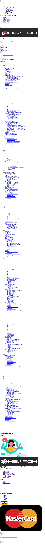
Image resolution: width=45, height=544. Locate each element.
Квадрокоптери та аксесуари (10, 405)
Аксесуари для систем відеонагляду (13, 366)
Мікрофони (9, 156)
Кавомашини (9, 346)
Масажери (9, 338)
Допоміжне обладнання (11, 392)
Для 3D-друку (9, 241)
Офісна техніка (8, 231)
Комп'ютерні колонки (9, 221)
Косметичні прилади (9, 336)
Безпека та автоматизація (10, 355)
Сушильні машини (10, 275)
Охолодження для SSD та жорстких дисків (15, 76)
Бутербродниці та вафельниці (12, 307)
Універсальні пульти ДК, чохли (13, 142)
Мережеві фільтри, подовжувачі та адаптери (13, 408)
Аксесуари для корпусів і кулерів (11, 82)
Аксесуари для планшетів (9, 113)
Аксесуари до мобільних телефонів (11, 122)
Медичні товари (8, 337)
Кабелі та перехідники (9, 215)
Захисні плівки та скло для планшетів (14, 114)
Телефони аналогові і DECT (12, 252)
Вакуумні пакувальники (11, 309)
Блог (3, 5)
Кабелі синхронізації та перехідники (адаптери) (16, 126)
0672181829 (2, 467)
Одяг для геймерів (8, 409)
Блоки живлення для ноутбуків (13, 105)
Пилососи (9, 298)
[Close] (2, 533)
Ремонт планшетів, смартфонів (9, 474)
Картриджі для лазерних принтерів (13, 243)
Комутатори (7, 186)
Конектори (9, 198)
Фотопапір (9, 248)
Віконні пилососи (10, 293)
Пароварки (9, 320)
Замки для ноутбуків (11, 107)
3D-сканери (7, 233)
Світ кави (6, 343)
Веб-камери (7, 211)
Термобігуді (9, 281)
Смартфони (7, 132)
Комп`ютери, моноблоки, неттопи (11, 89)
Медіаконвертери (10, 193)
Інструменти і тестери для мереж (11, 176)
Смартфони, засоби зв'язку (10, 121)
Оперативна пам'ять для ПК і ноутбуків (12, 79)
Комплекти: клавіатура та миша (11, 222)
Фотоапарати (9, 169)
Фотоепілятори (10, 288)
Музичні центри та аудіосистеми (13, 157)
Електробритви (10, 285)
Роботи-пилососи (10, 300)
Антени (8, 180)
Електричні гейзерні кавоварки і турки (14, 344)
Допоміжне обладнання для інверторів (14, 393)
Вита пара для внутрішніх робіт (13, 182)
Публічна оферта (6, 487)
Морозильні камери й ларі (12, 270)
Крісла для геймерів (10, 396)
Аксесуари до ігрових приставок (11, 385)
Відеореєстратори (10, 367)
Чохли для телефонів (11, 131)
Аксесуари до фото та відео (12, 166)
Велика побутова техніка (9, 268)
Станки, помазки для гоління (12, 287)
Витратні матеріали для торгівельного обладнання (16, 255)
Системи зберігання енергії (10, 415)
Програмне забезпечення (9, 102)
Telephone (2, 57)
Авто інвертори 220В (11, 421)
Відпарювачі (9, 292)
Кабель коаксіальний (11, 184)
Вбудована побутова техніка (10, 261)
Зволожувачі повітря (11, 331)
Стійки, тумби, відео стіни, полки (13, 141)
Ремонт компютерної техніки (8, 473)
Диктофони (9, 155)
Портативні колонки (11, 158)
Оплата (4, 490)
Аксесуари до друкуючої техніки (11, 234)
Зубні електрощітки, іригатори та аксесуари (13, 327)
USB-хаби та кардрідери (9, 208)
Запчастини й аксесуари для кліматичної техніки (16, 330)
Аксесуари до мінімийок (11, 291)
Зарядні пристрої (10, 124)
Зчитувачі (9, 364)
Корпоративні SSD (10, 96)
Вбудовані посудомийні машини (13, 265)
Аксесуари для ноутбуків (9, 103)
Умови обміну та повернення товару (10, 491)
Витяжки (8, 266)
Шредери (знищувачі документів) (11, 256)
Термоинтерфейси (8, 85)
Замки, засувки (10, 361)
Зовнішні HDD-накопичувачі (10, 213)
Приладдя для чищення (11, 111)
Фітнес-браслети (8, 419)
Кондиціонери (9, 332)
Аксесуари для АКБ (8, 382)
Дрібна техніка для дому (9, 289)
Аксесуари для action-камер (12, 165)
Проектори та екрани (9, 144)
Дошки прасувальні (10, 294)
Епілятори (9, 286)
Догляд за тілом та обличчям (10, 284)
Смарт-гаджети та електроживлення (12, 378)
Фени (8, 283)
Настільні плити (10, 319)
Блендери (9, 305)
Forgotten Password (3, 50)
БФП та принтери (8, 236)
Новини (4, 481)
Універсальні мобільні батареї (10, 418)
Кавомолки (9, 347)
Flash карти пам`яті (10, 225)
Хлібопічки (9, 326)
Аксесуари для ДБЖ (8, 383)
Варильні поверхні (10, 263)
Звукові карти (7, 83)
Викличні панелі (10, 357)
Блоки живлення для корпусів (10, 80)
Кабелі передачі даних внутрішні (13, 219)
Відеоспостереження (7, 476)
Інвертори (7, 381)
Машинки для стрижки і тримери (13, 278)
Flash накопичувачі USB (11, 226)
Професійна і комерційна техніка (11, 340)
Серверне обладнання (9, 93)
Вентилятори (9, 329)
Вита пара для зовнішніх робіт (12, 183)
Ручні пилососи (10, 301)
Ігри (5, 379)
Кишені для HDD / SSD (11, 228)
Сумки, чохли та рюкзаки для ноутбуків (14, 112)
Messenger (11, 10)
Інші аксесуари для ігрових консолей (14, 386)
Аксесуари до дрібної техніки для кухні (14, 304)
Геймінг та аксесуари (9, 212)
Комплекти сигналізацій (11, 371)
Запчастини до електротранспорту (13, 403)
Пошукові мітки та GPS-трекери (11, 134)
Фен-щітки (9, 282)
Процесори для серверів (11, 98)
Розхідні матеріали (8, 240)
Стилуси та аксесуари (11, 130)
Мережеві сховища (8, 191)
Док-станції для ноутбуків (12, 106)
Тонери (8, 247)
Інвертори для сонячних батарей (13, 391)
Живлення (7, 420)
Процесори (7, 73)
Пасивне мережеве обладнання (10, 197)
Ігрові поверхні (8, 209)
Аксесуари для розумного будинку (13, 411)
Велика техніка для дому (9, 272)
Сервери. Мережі (6, 477)
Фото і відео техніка (8, 164)
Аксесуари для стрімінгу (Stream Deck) (12, 152)
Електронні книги (8, 100)
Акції (4, 6)
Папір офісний (10, 245)
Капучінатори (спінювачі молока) (13, 348)
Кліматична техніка (8, 328)
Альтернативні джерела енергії (10, 389)
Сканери (6, 250)
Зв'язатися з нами (6, 483)
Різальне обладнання (9, 239)
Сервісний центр (6, 471)
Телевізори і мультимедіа (10, 137)
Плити (8, 271)
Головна (4, 4)
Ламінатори (7, 238)
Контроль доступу (8, 359)
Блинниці (9, 306)
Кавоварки (9, 345)
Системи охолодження (9, 75)
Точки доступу (7, 200)
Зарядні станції (7, 404)
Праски (8, 299)
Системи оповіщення (11, 373)
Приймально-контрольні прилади (13, 372)
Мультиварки (9, 318)
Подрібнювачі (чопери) (11, 321)
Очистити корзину (13, 537)
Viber (9, 8)
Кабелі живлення (10, 217)
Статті (4, 482)
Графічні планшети (8, 101)
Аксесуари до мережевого (12, 179)
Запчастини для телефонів (12, 123)
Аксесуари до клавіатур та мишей (11, 210)
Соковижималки (10, 323)
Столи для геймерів (10, 397)
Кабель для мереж (8, 181)
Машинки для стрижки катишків (13, 296)
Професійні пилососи (11, 342)
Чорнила (8, 249)
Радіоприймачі (9, 159)
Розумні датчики (10, 413)
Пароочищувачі (10, 297)
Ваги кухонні (9, 308)
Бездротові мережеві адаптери (12, 189)
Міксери (8, 316)
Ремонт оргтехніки (6, 472)
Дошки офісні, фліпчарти (9, 237)
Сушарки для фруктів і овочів (12, 324)
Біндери (6, 235)
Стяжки (8, 199)
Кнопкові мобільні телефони (10, 133)
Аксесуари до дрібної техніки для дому (14, 290)
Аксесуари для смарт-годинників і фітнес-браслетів (14, 384)
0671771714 (11, 7)
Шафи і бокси (9, 204)
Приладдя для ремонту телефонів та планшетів (16, 129)
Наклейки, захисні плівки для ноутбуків (14, 109)
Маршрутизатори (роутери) (10, 187)
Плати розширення (8, 69)
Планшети (7, 99)
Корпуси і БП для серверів (12, 97)
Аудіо (6, 154)
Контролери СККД (10, 363)
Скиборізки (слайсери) (11, 322)
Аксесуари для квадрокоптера (12, 406)
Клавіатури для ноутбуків (12, 108)
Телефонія (7, 251)
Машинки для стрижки (11, 350)
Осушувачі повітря (10, 334)
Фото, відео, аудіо (8, 151)
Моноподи (9, 127)
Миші (6, 223)
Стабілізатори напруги (9, 417)
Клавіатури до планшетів (11, 115)
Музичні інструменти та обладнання (11, 161)
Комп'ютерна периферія (9, 207)
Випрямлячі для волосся (11, 277)
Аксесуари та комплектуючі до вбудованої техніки (16, 262)
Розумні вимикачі (10, 412)
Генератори (7, 398)
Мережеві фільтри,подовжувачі (13, 422)
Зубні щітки (9, 352)
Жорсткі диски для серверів (12, 95)
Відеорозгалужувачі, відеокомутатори (14, 216)
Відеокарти (7, 70)
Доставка (4, 489)
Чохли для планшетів (11, 116)
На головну (2, 435)
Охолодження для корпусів (12, 77)
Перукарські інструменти (12, 279)
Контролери (7, 84)
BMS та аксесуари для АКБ (12, 390)
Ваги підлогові (7, 260)
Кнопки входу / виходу (11, 362)
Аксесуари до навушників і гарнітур (11, 153)
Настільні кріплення (11, 140)
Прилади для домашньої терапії (13, 339)
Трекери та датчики (8, 374)
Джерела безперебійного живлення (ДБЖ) (13, 399)
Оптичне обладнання (9, 192)
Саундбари (9, 160)
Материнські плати (8, 74)
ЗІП (7, 242)
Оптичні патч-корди (11, 196)
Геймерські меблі (8, 395)
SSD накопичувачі (8, 71)
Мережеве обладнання (9, 172)
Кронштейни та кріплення (12, 139)
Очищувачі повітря (10, 335)
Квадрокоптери (10, 407)
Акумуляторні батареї (9, 388)
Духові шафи (9, 267)
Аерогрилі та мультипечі (11, 303)
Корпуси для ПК (8, 72)
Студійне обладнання (11, 168)
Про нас (4, 488)
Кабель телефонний (10, 185)
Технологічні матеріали (11, 246)
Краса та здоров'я (8, 349)
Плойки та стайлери (11, 280)
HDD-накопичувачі (8, 81)
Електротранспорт (8, 400)
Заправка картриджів (7, 475)
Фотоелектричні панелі (11, 394)
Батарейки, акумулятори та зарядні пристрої (15, 167)
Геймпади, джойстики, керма (12, 387)
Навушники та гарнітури (9, 163)
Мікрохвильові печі (10, 315)
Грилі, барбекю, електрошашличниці (14, 310)
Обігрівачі (9, 333)
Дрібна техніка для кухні (9, 302)
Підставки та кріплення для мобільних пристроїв (16, 128)
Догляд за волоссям (8, 276)
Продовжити (3, 61)
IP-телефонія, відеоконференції (10, 173)
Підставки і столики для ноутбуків (13, 110)
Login (2, 51)
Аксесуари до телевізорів (9, 138)
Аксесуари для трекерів (11, 375)
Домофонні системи (8, 356)
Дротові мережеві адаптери (12, 190)
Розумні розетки (10, 414)
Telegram (10, 9)
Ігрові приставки (8, 380)
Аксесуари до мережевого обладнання (12, 177)
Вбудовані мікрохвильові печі (12, 264)
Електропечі (9, 311)
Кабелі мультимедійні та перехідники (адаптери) (16, 218)
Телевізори (7, 148)
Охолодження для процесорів (12, 78)
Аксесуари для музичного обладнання (14, 162)
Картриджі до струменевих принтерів (14, 244)
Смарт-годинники (8, 416)
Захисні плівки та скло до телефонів (14, 125)
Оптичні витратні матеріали (12, 194)
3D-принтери (7, 232)
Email (1, 48)
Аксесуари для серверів (11, 94)
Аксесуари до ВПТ (10, 269)
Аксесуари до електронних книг (11, 117)
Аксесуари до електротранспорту (13, 401)
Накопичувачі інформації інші (10, 224)
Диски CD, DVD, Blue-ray (12, 227)
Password (2, 49)
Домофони (9, 358)
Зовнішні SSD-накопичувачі (10, 214)
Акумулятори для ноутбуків (12, 104)
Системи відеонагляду (9, 365)
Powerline (6, 175)
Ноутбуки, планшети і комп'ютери (11, 88)
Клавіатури (7, 220)
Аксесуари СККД (10, 360)
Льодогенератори (10, 341)
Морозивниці (9, 317)
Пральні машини (10, 274)
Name (1, 54)
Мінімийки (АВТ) (10, 295)
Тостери (8, 325)
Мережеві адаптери (8, 188)
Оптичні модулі (10, 195)
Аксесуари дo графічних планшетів (11, 118)
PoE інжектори (10, 178)
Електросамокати (10, 402)
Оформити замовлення (5, 537)
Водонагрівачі (9, 273)
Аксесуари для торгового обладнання (14, 254)
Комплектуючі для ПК (9, 68)
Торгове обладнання (8, 253)
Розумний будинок (8, 410)
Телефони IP (9, 174)
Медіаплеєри (7, 143)
